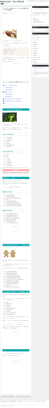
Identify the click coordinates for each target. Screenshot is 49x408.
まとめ (5, 103)
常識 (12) (35, 46)
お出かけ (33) (36, 35)
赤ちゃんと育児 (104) (37, 57)
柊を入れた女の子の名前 (9, 87)
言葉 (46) (35, 55)
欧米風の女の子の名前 (8, 94)
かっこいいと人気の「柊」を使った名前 (10, 85)
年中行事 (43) (36, 48)
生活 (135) (35, 50)
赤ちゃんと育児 (5, 13)
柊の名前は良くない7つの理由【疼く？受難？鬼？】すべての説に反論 (15, 172)
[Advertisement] (15, 21)
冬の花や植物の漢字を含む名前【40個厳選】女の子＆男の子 (8, 396)
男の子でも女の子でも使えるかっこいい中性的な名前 (12, 98)
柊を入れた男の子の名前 (9, 89)
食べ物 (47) (35, 61)
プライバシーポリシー (40, 73)
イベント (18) (36, 39)
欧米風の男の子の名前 (8, 96)
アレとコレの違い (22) (37, 37)
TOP (9, 401)
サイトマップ (35, 70)
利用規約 (46, 73)
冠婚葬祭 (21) (36, 44)
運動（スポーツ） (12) (37, 59)
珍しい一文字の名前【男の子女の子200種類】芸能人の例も (23, 396)
